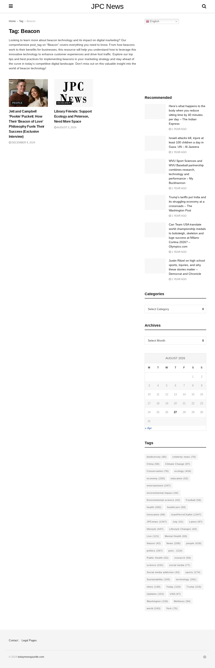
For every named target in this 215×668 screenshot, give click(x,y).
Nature (154, 543)
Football (193, 500)
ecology (182, 471)
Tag (21, 21)
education (179, 478)
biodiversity (157, 457)
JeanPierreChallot (186, 514)
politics (155, 550)
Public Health (158, 558)
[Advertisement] (176, 58)
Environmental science (163, 500)
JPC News (107, 6)
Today (173, 586)
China (153, 464)
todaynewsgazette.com (31, 656)
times (154, 586)
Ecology (64, 103)
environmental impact (162, 493)
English (154, 21)
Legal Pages (29, 640)
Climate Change (177, 464)
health (154, 507)
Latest (196, 521)
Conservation (158, 471)
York (172, 608)
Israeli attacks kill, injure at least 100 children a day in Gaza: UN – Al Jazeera (186, 142)
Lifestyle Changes (183, 529)
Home (12, 21)
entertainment (159, 485)
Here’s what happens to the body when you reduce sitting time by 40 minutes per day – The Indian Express (187, 114)
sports (193, 572)
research (182, 558)
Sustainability (158, 579)
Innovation (156, 514)
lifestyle (155, 529)
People (17, 103)
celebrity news (184, 457)
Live (153, 536)
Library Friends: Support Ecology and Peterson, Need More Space (73, 116)
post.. (175, 550)
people (194, 543)
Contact (13, 640)
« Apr (148, 428)
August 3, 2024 (66, 127)
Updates (155, 594)
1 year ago (178, 129)
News (173, 543)
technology (186, 579)
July (178, 521)
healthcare (176, 507)
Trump (193, 586)
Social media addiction (163, 572)
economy (156, 478)
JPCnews (157, 521)
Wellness (182, 601)
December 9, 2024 (23, 142)
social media (179, 565)
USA (175, 594)
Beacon (31, 21)
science (155, 565)
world (154, 608)
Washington (157, 601)
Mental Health (176, 536)
